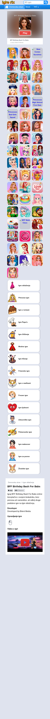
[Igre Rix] (8, 2)
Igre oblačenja (28, 482)
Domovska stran (16, 7)
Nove (28, 7)
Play (25, 33)
